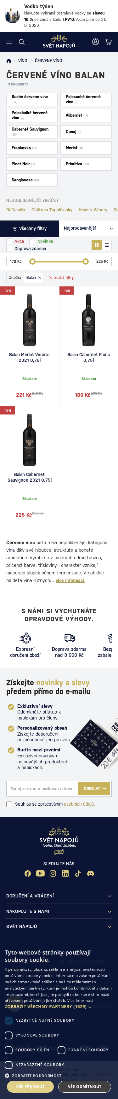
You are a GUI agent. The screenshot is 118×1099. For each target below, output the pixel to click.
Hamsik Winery (93, 209)
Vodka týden (38, 6)
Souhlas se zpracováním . (55, 804)
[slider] (32, 261)
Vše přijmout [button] (30, 1086)
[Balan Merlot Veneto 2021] (29, 320)
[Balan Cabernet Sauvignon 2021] (29, 440)
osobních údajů (79, 804)
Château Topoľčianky (51, 209)
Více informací (80, 1000)
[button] (59, 1006)
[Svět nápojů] (8, 60)
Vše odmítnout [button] (85, 1086)
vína (10, 550)
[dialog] (59, 1020)
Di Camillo (15, 209)
